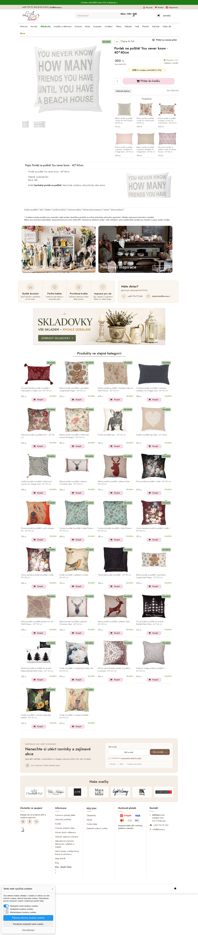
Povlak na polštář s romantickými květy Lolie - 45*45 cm (76, 669)
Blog (57, 862)
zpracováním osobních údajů (131, 758)
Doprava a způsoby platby (65, 815)
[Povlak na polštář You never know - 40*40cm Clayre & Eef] (25, 124)
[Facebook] (29, 821)
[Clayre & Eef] (34, 792)
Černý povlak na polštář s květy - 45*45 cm (153, 481)
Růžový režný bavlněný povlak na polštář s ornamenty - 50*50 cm (114, 669)
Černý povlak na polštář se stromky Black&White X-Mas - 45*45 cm (150, 623)
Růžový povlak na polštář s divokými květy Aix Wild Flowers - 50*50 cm (115, 389)
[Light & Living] (121, 792)
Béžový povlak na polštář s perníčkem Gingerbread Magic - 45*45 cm (74, 389)
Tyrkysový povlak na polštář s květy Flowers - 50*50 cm (76, 529)
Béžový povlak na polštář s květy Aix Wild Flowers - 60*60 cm (124, 120)
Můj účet (149, 7)
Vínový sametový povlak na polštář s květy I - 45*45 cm (153, 529)
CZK (129, 14)
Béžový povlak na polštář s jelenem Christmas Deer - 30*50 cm (73, 482)
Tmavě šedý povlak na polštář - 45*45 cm (114, 575)
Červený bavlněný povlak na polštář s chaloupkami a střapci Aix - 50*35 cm (36, 389)
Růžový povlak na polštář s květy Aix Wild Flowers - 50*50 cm (146, 120)
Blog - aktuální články (63, 867)
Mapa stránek (60, 858)
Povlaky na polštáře (31, 209)
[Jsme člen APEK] (22, 829)
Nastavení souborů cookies (97, 828)
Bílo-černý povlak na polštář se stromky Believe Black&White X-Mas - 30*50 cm (37, 669)
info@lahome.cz (55, 7)
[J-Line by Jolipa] (77, 792)
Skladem (48, 209)
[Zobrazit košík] (158, 15)
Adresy (89, 819)
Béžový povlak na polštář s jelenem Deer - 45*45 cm (114, 482)
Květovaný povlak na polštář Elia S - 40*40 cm (38, 436)
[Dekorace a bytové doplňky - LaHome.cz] (31, 16)
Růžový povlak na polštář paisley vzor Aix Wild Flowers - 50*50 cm (37, 623)
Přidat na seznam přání (166, 40)
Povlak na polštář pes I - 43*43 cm (112, 435)
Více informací (28, 930)
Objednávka (173, 7)
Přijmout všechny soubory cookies (28, 918)
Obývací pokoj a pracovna (92, 209)
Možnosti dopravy (123, 91)
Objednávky (91, 815)
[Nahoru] (175, 888)
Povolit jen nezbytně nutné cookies (28, 924)
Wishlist (160, 7)
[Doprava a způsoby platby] (130, 818)
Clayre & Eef (127, 41)
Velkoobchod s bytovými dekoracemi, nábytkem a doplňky (64, 844)
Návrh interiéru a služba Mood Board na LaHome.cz (67, 852)
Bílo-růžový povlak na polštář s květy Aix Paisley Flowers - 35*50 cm (167, 149)
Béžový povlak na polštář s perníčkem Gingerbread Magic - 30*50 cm (151, 576)
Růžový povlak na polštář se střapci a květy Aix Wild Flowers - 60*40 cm (167, 120)
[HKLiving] (142, 792)
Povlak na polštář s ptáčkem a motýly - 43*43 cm (74, 576)
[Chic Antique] (56, 792)
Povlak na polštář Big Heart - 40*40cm (151, 435)
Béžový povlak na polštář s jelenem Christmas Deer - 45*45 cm (73, 623)
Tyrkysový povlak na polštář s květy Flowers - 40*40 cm (115, 529)
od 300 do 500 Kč (59, 209)
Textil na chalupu (117, 209)
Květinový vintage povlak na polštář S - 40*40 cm (151, 669)
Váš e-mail (112, 747)
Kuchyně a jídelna (74, 209)
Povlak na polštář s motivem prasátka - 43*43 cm (74, 716)
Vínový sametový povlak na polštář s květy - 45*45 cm (37, 576)
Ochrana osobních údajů (64, 828)
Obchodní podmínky (63, 819)
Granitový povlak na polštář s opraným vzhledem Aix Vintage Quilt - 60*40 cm (152, 389)
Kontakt (58, 823)
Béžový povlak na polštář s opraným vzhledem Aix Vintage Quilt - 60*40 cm (146, 149)
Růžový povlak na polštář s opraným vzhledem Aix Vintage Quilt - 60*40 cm (124, 149)
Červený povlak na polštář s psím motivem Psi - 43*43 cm (37, 529)
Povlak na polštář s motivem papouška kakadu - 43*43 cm (36, 716)
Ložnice (106, 209)
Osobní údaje (92, 824)
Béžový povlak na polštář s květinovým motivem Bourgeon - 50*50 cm (74, 436)
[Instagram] (23, 821)
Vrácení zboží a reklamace (65, 832)
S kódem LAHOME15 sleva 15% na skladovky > (99, 2)
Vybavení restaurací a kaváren (66, 836)
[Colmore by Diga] (164, 792)
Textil (41, 209)
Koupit (40, 399)
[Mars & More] (99, 792)
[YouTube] (36, 821)
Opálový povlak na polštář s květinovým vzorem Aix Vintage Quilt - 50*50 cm (36, 482)
